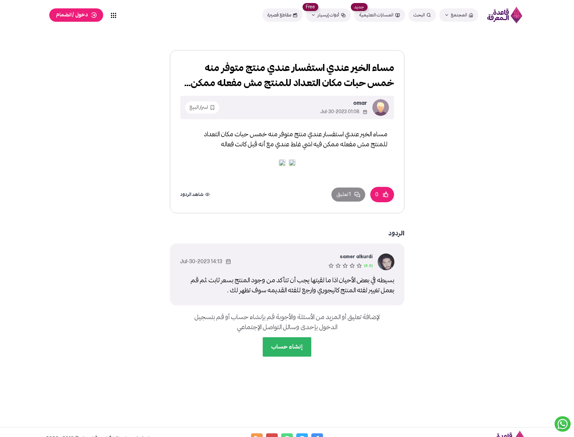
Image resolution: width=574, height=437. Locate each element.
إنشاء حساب (287, 346)
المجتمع (459, 15)
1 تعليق (343, 194)
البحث (419, 15)
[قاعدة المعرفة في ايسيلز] (505, 15)
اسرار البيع (198, 107)
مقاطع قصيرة (279, 15)
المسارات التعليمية (376, 15)
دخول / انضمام (72, 15)
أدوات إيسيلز (328, 15)
